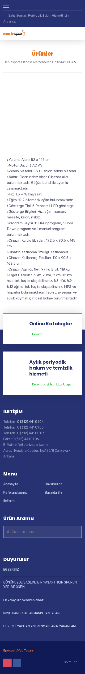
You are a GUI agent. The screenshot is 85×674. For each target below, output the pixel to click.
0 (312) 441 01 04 (30, 422)
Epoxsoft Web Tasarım (19, 650)
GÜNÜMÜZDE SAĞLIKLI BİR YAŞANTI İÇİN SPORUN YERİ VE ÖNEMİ (40, 584)
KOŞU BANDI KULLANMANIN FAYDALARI (31, 613)
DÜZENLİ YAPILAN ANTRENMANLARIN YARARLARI (39, 626)
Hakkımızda (53, 484)
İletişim (9, 501)
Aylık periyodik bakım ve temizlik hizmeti (50, 368)
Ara (75, 531)
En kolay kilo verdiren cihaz (23, 600)
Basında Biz (53, 493)
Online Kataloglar (50, 323)
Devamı (37, 334)
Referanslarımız (15, 493)
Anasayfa (10, 484)
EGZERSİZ (11, 570)
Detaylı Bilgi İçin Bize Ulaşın (52, 384)
